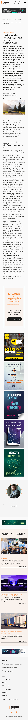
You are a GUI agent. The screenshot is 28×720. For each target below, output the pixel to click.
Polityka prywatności (10, 699)
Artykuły (17, 20)
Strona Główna (7, 20)
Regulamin (6, 686)
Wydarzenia (6, 689)
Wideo (4, 692)
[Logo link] (5, 2)
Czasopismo (6, 679)
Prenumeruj (16, 319)
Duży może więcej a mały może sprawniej (11, 22)
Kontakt (5, 696)
